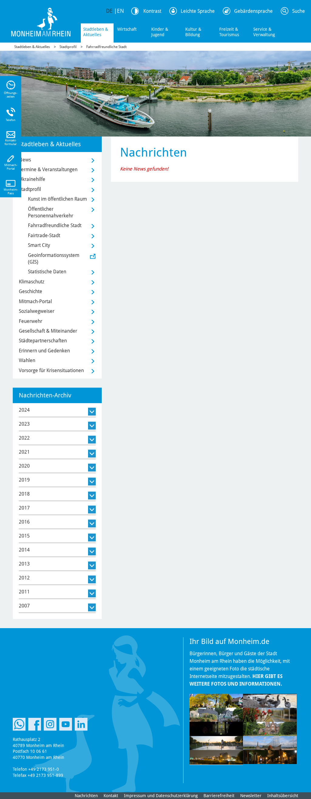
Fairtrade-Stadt (44, 235)
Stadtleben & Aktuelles (95, 32)
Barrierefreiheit (218, 795)
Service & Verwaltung (264, 32)
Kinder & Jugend (159, 32)
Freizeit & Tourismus (229, 32)
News (25, 160)
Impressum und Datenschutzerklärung (161, 795)
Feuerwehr (30, 321)
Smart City (39, 245)
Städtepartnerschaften (43, 341)
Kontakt (111, 795)
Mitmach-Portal (35, 301)
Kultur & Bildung (193, 32)
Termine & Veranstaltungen (48, 169)
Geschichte (30, 291)
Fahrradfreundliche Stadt (106, 47)
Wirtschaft (127, 29)
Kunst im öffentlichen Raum (57, 199)
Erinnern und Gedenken (44, 351)
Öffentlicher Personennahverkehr (50, 212)
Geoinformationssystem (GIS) (53, 258)
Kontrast (152, 11)
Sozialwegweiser (36, 311)
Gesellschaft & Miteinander (48, 331)
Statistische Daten (47, 272)
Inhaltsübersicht (282, 795)
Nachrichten (86, 795)
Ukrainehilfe (32, 179)
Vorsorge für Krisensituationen (51, 370)
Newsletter (250, 795)
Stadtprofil (68, 47)
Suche (298, 11)
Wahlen (27, 360)
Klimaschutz (31, 282)
